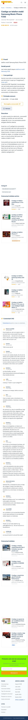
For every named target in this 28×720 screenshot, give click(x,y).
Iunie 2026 (18, 689)
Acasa (2, 7)
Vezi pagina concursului (11, 104)
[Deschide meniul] (25, 2)
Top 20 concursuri (5, 691)
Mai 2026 (17, 692)
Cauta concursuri (5, 699)
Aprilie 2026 (18, 694)
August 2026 (18, 684)
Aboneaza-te (14, 673)
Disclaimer (3, 709)
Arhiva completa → (20, 699)
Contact (3, 712)
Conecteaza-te (6, 323)
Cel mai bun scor (6, 192)
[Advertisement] (14, 43)
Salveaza (7, 108)
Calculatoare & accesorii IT (9, 7)
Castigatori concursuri (6, 693)
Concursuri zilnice (5, 688)
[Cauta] (21, 2)
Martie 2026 (18, 697)
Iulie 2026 (17, 686)
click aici (4, 82)
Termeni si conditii (5, 707)
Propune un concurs (6, 696)
